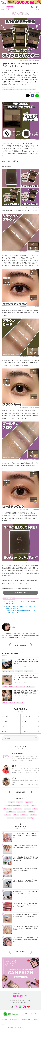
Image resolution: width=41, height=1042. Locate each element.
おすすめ (11, 671)
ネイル (24, 726)
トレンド (27, 808)
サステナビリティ (24, 1027)
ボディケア (25, 721)
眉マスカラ (20, 702)
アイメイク (11, 87)
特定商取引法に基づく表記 (19, 1002)
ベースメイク (26, 716)
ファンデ (10, 818)
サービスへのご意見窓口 (24, 1000)
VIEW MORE (20, 792)
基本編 (26, 805)
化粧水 (15, 815)
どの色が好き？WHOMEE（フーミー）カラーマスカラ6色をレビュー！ (21, 602)
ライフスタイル (20, 818)
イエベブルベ (28, 671)
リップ (35, 808)
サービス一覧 (5, 1027)
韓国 (33, 805)
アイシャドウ (23, 89)
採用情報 (36, 1019)
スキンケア (5, 716)
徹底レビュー (7, 808)
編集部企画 (28, 802)
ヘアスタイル (11, 811)
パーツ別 (8, 815)
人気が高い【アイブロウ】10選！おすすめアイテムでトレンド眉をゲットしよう (21, 612)
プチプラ (31, 811)
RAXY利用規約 (13, 1000)
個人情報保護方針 (14, 1019)
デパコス (33, 815)
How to (5, 671)
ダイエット (24, 815)
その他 (24, 731)
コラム (4, 731)
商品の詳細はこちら (20, 593)
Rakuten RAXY (10, 8)
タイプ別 (31, 818)
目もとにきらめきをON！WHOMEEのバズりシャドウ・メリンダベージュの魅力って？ (21, 607)
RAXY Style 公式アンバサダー (10, 89)
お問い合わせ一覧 (14, 1027)
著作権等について (26, 1019)
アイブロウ (32, 89)
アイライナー (30, 687)
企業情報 (4, 1019)
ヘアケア (4, 726)
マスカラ (22, 687)
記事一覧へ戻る (20, 645)
